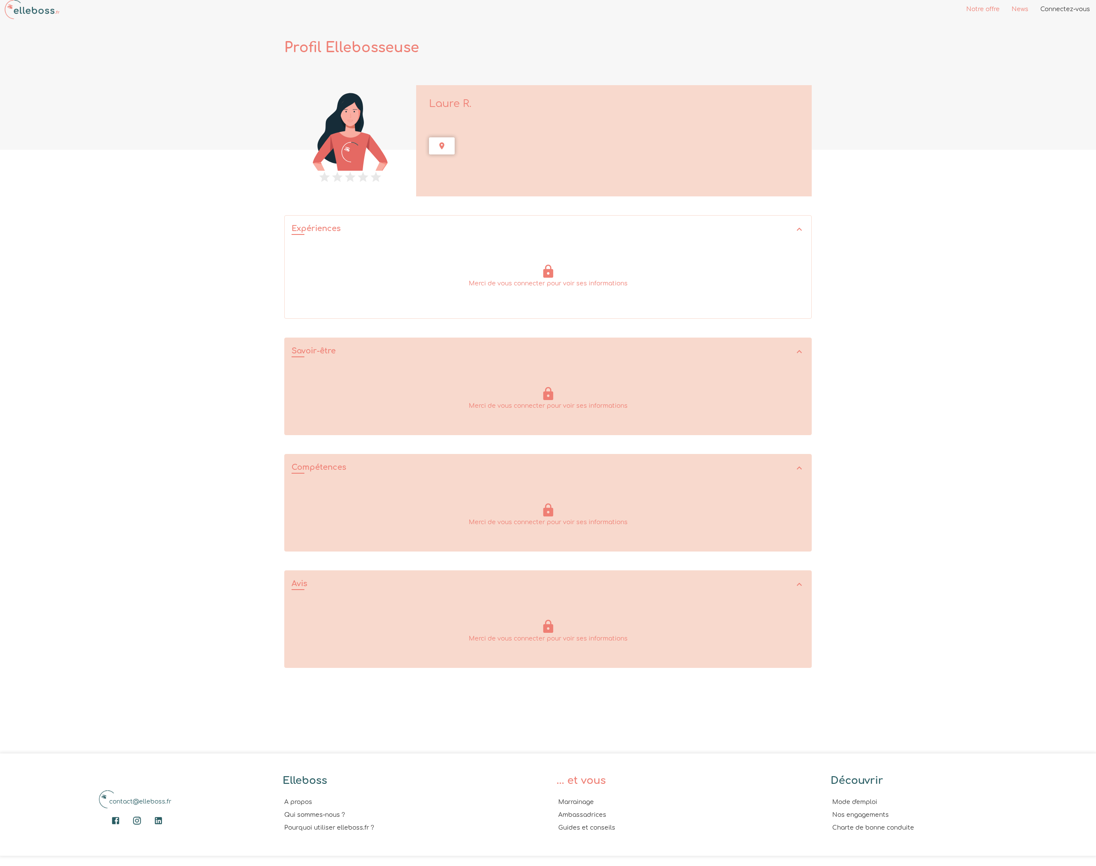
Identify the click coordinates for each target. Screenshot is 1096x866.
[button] (548, 229)
